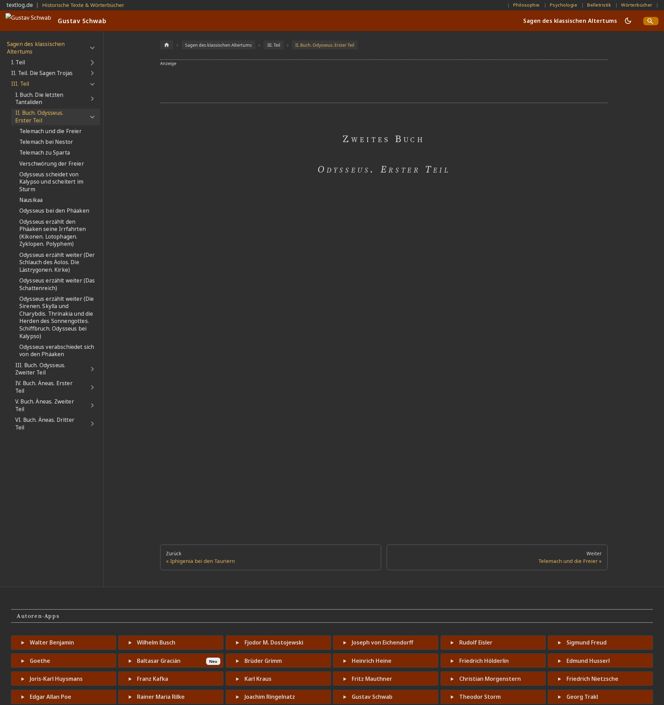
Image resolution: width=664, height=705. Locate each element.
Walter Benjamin (52, 642)
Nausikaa (31, 200)
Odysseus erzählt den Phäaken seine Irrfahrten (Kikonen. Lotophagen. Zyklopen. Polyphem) (52, 233)
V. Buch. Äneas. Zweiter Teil (44, 405)
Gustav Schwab (372, 697)
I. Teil (18, 62)
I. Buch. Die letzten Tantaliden (39, 98)
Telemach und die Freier (50, 131)
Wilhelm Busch (156, 642)
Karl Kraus (258, 679)
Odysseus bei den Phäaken (54, 210)
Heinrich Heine (371, 661)
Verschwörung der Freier (51, 163)
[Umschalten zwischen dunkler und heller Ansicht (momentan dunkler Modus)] (628, 20)
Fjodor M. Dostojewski (274, 642)
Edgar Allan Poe (50, 697)
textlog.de (20, 5)
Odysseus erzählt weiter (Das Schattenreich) (57, 284)
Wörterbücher (637, 5)
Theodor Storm (480, 697)
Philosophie (526, 5)
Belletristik (599, 5)
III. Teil (20, 83)
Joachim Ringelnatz (270, 697)
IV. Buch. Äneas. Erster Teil (44, 387)
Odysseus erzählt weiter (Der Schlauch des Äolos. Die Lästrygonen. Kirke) (57, 262)
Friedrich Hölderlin (484, 661)
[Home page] (166, 44)
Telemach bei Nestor (46, 142)
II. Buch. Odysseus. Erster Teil (39, 116)
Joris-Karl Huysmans (56, 679)
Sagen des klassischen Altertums (570, 21)
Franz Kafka (152, 679)
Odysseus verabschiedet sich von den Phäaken (56, 350)
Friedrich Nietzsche (592, 679)
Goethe (40, 661)
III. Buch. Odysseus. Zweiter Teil (40, 369)
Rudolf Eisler (475, 642)
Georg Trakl (582, 697)
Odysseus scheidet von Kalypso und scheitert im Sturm (51, 182)
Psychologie (563, 5)
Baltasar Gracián (159, 661)
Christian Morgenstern (490, 679)
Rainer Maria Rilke (161, 697)
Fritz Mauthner (372, 679)
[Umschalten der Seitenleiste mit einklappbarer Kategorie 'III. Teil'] (92, 84)
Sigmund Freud (586, 642)
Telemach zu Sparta (44, 152)
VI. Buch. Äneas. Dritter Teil (44, 423)
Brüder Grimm (263, 661)
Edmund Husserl (588, 661)
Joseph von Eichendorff (382, 642)
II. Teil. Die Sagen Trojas (42, 73)
